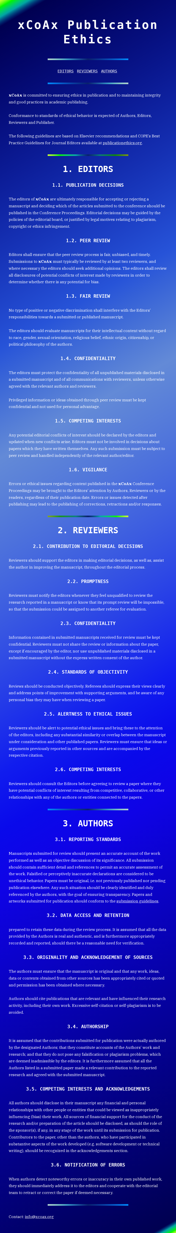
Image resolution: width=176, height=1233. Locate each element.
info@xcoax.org (39, 1216)
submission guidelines (137, 901)
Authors (109, 71)
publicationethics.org (122, 142)
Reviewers (87, 71)
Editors (66, 71)
